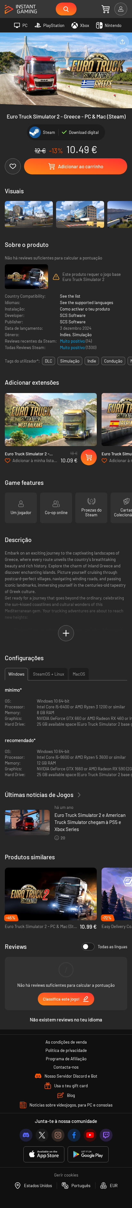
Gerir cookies (66, 1174)
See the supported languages (86, 302)
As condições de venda (66, 1042)
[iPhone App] (43, 1154)
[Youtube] (90, 1135)
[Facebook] (74, 1135)
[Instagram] (58, 1135)
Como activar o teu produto (85, 308)
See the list (70, 296)
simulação (69, 360)
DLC (48, 360)
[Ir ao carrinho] (106, 9)
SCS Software (73, 315)
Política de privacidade (66, 1050)
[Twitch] (106, 1135)
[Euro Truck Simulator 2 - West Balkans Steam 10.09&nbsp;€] (51, 419)
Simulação (82, 334)
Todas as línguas (112, 946)
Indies (65, 334)
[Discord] (26, 1135)
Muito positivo (73, 341)
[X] (42, 1135)
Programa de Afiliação (66, 1058)
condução (113, 360)
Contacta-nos (66, 1067)
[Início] (21, 9)
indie (91, 360)
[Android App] (88, 1154)
